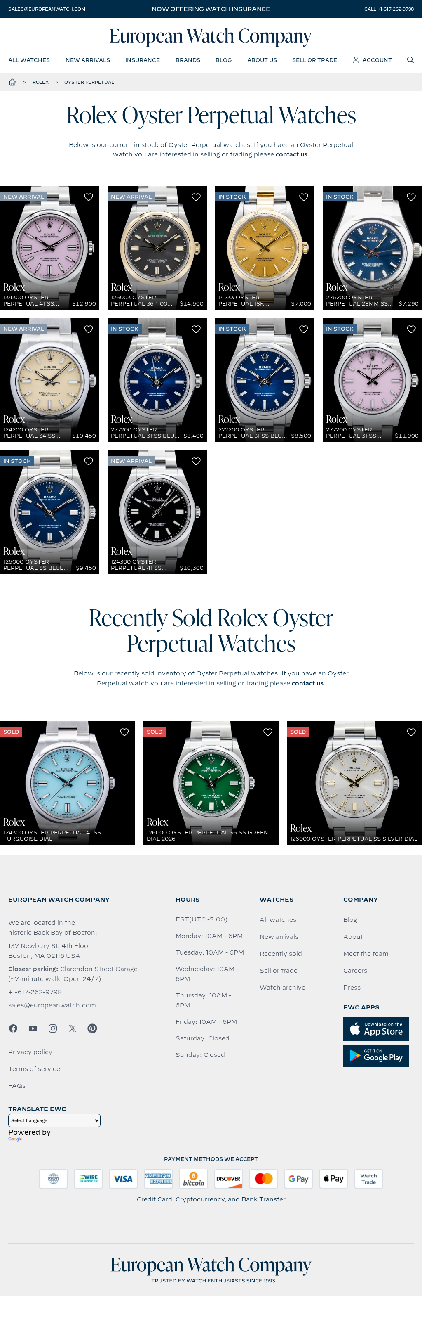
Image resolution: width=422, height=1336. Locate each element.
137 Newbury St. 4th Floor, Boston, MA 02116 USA (50, 951)
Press (352, 987)
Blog (350, 920)
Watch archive (282, 987)
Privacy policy (30, 1052)
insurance (142, 59)
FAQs (17, 1086)
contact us (291, 154)
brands (188, 59)
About (353, 936)
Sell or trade (279, 970)
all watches (29, 59)
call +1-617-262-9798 (389, 9)
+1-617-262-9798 (35, 992)
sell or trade (314, 59)
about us (262, 59)
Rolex (41, 82)
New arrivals (279, 936)
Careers (355, 970)
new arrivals (88, 59)
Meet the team (366, 953)
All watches (278, 920)
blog (224, 59)
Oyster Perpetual (89, 82)
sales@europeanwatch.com (46, 9)
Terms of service (34, 1069)
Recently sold (281, 953)
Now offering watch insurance (211, 9)
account (377, 60)
